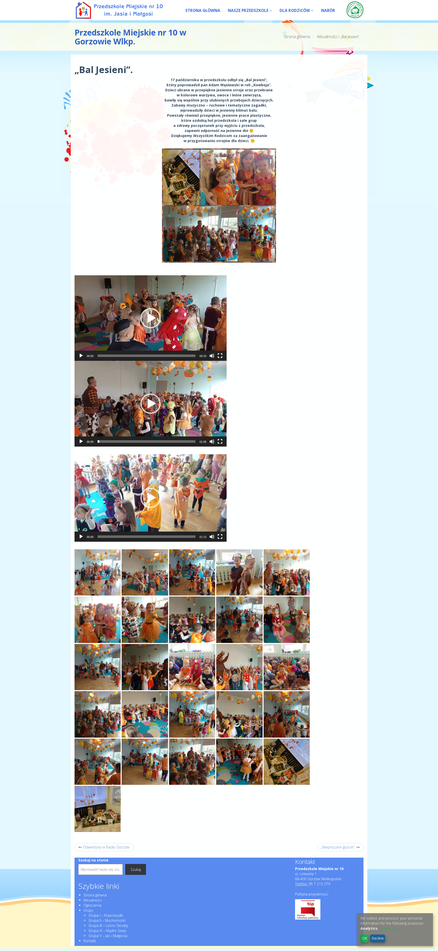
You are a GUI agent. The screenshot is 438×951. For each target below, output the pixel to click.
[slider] (146, 355)
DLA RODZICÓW (295, 10)
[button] (150, 318)
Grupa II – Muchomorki (106, 920)
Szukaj (136, 869)
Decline (378, 938)
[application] (151, 318)
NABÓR (328, 10)
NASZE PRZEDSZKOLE (248, 10)
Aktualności (327, 36)
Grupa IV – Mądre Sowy (107, 930)
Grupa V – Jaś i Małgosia (107, 935)
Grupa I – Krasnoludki (105, 915)
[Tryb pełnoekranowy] (220, 355)
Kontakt (89, 940)
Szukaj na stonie (93, 860)
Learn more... (389, 928)
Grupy (88, 910)
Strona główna (297, 36)
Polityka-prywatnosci (311, 894)
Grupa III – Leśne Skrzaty (108, 925)
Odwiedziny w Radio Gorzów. (106, 847)
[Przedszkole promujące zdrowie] (355, 9)
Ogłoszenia (92, 905)
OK (364, 938)
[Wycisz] (211, 355)
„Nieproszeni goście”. (338, 847)
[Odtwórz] (81, 355)
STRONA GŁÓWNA (202, 10)
